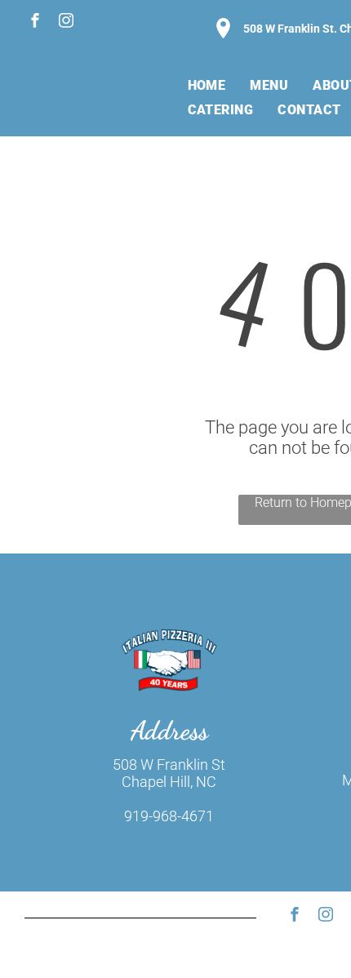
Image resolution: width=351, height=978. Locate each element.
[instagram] (66, 22)
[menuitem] (207, 85)
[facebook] (35, 22)
